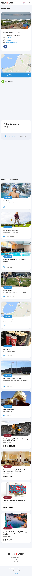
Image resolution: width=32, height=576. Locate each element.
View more (7, 435)
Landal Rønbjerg (8, 201)
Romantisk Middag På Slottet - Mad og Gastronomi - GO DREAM (15, 470)
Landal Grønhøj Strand (10, 230)
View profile (8, 197)
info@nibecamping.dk (12, 37)
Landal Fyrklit (7, 290)
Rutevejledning (7, 75)
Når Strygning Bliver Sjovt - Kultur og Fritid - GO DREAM (15, 439)
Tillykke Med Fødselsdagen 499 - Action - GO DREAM (14, 501)
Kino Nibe (6, 349)
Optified (16, 573)
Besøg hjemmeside (11, 42)
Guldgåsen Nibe (8, 409)
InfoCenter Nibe (8, 320)
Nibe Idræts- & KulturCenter (12, 378)
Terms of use (16, 572)
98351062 (8, 40)
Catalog (16, 559)
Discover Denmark (16, 557)
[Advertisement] (16, 102)
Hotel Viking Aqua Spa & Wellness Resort (14, 260)
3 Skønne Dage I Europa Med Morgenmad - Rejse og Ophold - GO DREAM (15, 533)
